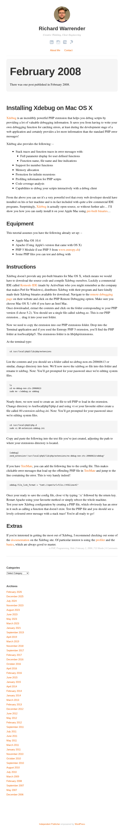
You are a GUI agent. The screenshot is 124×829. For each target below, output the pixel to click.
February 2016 (14, 673)
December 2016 (14, 659)
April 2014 (11, 686)
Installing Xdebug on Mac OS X (49, 108)
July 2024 (11, 601)
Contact (68, 50)
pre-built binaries (97, 211)
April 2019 (11, 637)
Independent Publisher (49, 824)
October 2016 (13, 664)
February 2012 (14, 722)
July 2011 (11, 731)
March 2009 (12, 776)
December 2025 (14, 596)
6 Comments (112, 548)
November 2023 (14, 605)
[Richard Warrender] (62, 23)
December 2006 (14, 794)
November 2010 (14, 754)
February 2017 (14, 655)
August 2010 (13, 767)
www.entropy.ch (69, 249)
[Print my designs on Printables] (71, 42)
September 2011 (15, 727)
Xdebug (11, 118)
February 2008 (14, 781)
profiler (100, 540)
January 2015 (13, 682)
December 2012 (14, 709)
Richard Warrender (62, 28)
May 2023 (11, 619)
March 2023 (12, 623)
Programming (63, 548)
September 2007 (15, 785)
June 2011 (11, 736)
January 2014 (13, 695)
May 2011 (11, 740)
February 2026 (14, 592)
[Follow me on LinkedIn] (52, 42)
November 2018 (14, 646)
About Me (55, 50)
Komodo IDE (28, 285)
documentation (20, 540)
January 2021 (13, 628)
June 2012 (11, 713)
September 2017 (15, 650)
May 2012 (11, 718)
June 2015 (11, 677)
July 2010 (11, 772)
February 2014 (14, 691)
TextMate (26, 466)
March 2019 (12, 641)
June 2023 (11, 614)
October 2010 (13, 758)
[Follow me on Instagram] (58, 42)
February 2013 (14, 704)
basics (10, 544)
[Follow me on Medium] (65, 42)
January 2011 (13, 749)
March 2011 (12, 745)
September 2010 (15, 763)
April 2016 (11, 668)
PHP (53, 548)
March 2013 (12, 700)
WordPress (80, 824)
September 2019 (15, 632)
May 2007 (11, 790)
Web (72, 548)
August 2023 (13, 610)
